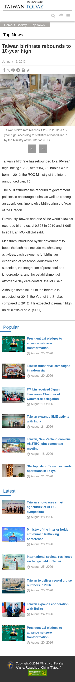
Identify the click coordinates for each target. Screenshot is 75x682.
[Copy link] (28, 70)
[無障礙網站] (37, 672)
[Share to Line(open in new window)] (13, 70)
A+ (43, 149)
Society (22, 25)
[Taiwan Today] (23, 7)
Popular (11, 327)
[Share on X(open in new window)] (8, 70)
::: (4, 2)
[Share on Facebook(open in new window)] (4, 70)
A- (31, 149)
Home (8, 25)
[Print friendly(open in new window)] (23, 70)
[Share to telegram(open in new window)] (18, 70)
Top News (38, 25)
